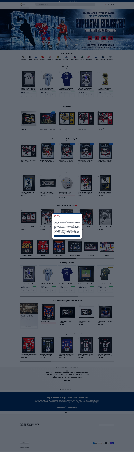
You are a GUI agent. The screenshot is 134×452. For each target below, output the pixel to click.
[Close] (80, 215)
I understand (67, 236)
